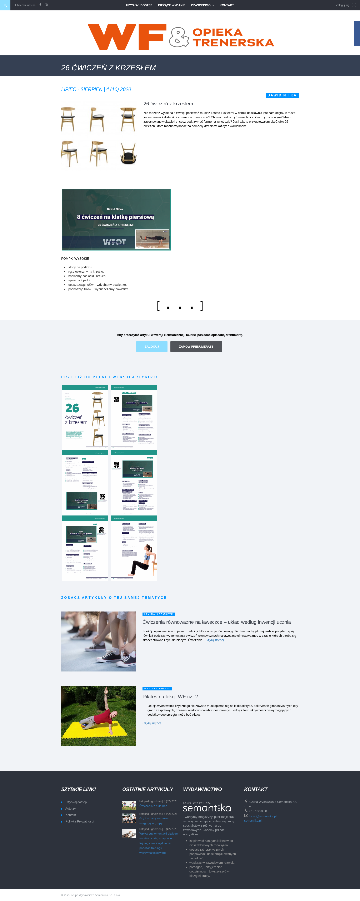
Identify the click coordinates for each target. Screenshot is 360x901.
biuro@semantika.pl (262, 816)
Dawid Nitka (282, 95)
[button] (346, 5)
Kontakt (227, 5)
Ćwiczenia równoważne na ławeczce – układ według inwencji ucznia (216, 622)
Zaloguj (152, 346)
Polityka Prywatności (79, 821)
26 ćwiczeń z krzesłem (168, 103)
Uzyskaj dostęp (139, 5)
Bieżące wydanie (171, 5)
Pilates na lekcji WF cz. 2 (170, 696)
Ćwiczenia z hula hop (153, 805)
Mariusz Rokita (157, 689)
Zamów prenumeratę (196, 346)
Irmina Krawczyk (158, 614)
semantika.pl (252, 820)
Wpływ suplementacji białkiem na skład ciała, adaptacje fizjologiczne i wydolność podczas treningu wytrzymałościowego (159, 843)
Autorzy (70, 808)
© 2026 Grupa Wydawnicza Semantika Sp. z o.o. (91, 895)
